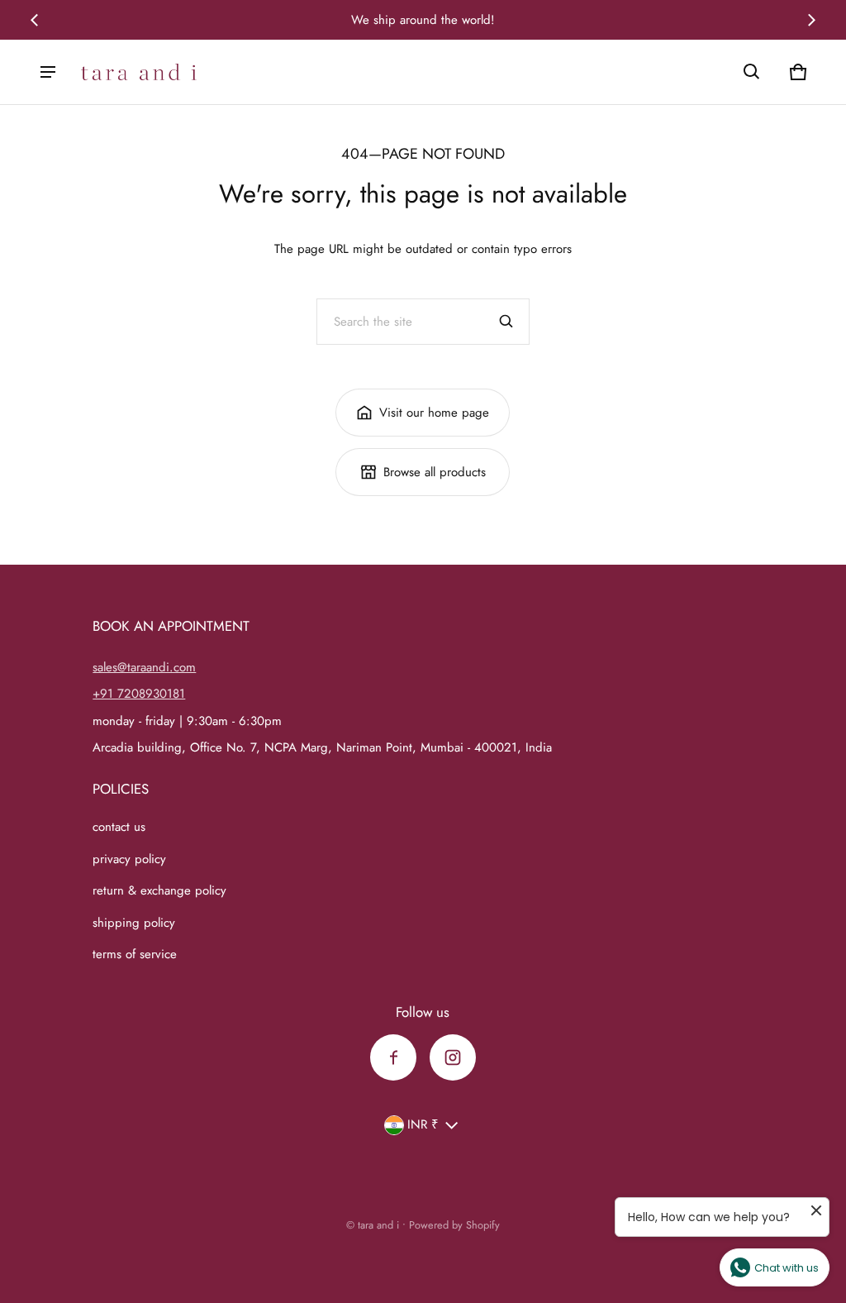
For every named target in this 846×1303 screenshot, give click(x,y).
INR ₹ (423, 1124)
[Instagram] (453, 1057)
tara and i (378, 1225)
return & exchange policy (159, 890)
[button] (752, 72)
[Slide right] (811, 20)
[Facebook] (393, 1057)
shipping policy (134, 923)
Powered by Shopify (454, 1225)
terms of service (135, 954)
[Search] (506, 321)
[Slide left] (35, 20)
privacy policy (129, 859)
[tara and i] (139, 72)
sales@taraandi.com (144, 667)
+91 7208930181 (139, 694)
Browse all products (434, 472)
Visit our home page (434, 412)
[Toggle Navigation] (48, 72)
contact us (119, 827)
